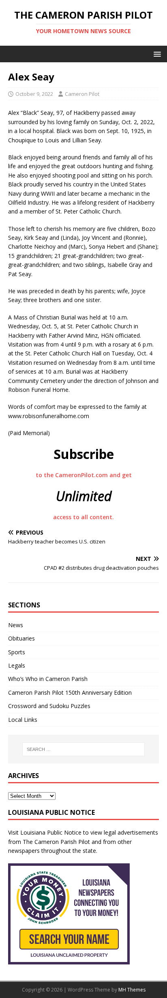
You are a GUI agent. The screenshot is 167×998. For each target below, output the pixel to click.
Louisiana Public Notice (50, 832)
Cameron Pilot (82, 93)
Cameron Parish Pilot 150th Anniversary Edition (70, 692)
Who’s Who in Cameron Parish (48, 679)
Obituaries (21, 638)
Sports (16, 652)
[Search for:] (84, 749)
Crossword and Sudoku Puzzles (49, 706)
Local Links (22, 719)
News (15, 625)
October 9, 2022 (34, 93)
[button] (156, 53)
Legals (16, 665)
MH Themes (132, 989)
